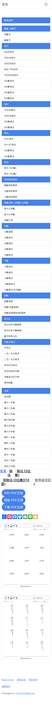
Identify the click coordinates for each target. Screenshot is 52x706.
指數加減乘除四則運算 (15, 312)
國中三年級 (9, 448)
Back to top (8, 679)
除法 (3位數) (10, 173)
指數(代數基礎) (11, 307)
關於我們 (33, 679)
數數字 (7, 40)
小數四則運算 (10, 196)
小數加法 (8, 266)
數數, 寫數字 (10, 28)
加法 (6, 46)
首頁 (5, 4)
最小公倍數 (9, 214)
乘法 (6, 133)
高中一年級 (9, 454)
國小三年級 (9, 414)
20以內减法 (10, 115)
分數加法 (8, 237)
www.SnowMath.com (25, 693)
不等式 (7, 347)
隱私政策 (21, 679)
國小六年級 (9, 431)
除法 (6, 162)
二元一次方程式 (11, 359)
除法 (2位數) (10, 168)
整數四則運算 (10, 185)
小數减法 (8, 272)
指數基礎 (8, 301)
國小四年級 (9, 419)
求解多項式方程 (11, 376)
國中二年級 (9, 443)
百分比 (7, 318)
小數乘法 (8, 278)
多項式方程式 (10, 365)
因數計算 (8, 220)
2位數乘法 (9, 150)
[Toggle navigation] (46, 4)
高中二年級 (9, 460)
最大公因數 (9, 208)
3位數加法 (9, 86)
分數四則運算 (10, 191)
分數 (6, 226)
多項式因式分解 (11, 371)
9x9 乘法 (8, 138)
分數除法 (8, 254)
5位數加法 (9, 98)
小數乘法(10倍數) (12, 289)
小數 (6, 260)
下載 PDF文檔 (13, 507)
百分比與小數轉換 (13, 330)
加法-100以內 (11, 69)
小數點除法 (9, 284)
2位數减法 (9, 121)
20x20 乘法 (10, 144)
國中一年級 (9, 437)
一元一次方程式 (11, 353)
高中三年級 (9, 466)
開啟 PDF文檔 (13, 500)
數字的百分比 (10, 336)
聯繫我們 (6, 686)
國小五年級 (9, 425)
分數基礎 (8, 231)
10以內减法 (9, 110)
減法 (6, 104)
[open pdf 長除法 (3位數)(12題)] (26, 555)
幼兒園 (7, 396)
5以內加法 (9, 51)
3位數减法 (9, 127)
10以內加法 (9, 57)
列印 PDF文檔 (13, 493)
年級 (6, 390)
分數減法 (8, 243)
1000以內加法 (11, 75)
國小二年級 (9, 408)
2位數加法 (9, 80)
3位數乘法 (9, 156)
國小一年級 (9, 402)
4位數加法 (9, 92)
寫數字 (7, 34)
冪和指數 (8, 382)
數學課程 (8, 20)
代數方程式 (9, 342)
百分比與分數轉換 (13, 324)
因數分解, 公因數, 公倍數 (16, 202)
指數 (6, 295)
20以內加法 (10, 63)
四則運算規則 (10, 179)
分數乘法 (8, 249)
